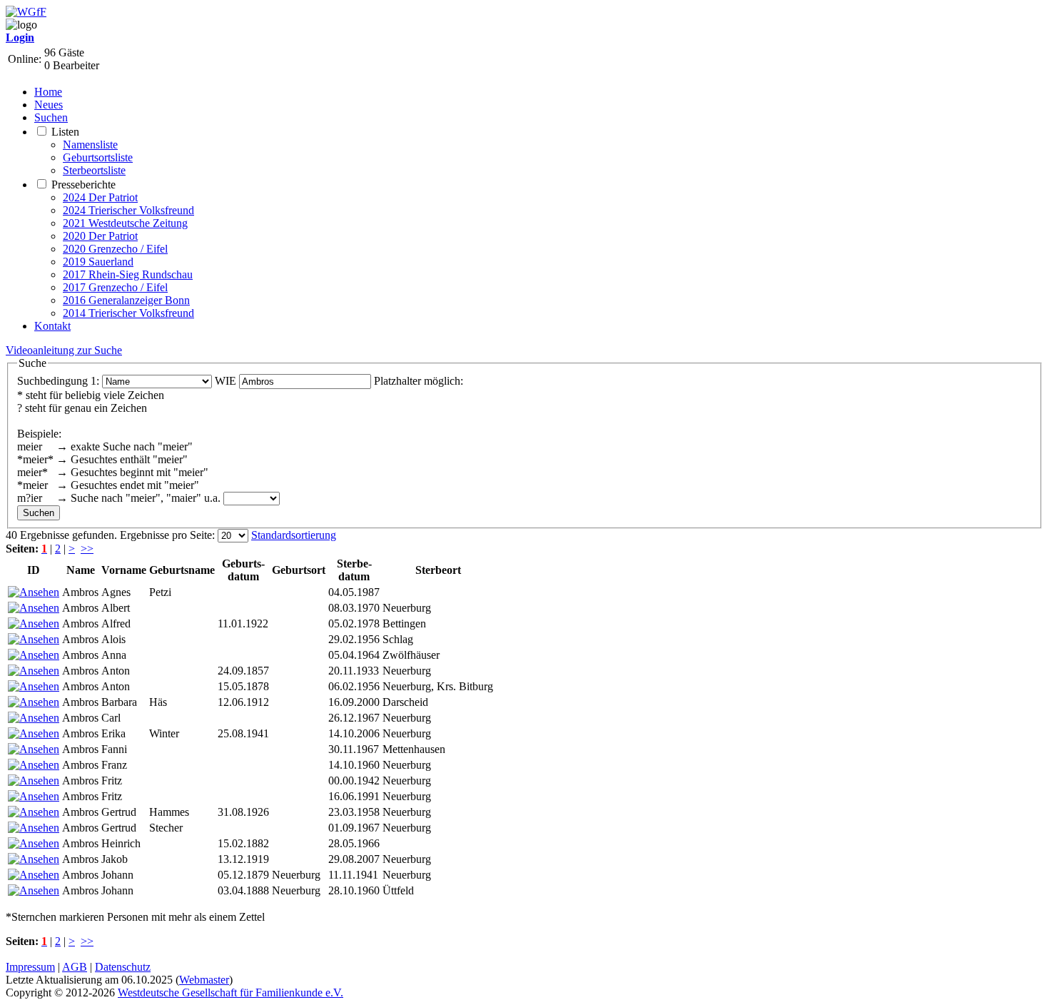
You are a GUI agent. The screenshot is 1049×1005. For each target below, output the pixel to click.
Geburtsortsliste (98, 157)
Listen (65, 132)
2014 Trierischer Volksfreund (128, 313)
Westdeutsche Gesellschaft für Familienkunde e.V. (230, 992)
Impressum (30, 967)
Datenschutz (123, 967)
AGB (74, 967)
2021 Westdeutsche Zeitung (125, 223)
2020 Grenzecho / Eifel (115, 249)
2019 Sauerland (98, 262)
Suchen (51, 117)
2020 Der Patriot (100, 236)
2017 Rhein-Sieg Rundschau (128, 274)
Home (48, 92)
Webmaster (204, 980)
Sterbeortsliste (94, 170)
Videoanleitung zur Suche (64, 350)
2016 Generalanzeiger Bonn (126, 300)
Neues (48, 105)
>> (87, 548)
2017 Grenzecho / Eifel (115, 287)
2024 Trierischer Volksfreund (128, 210)
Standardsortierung (293, 535)
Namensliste (90, 144)
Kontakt (52, 326)
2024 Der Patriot (100, 197)
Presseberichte (83, 184)
